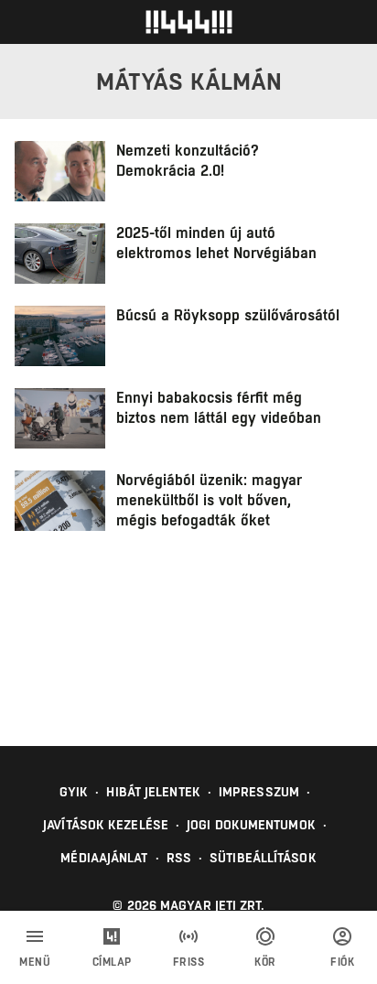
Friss (189, 962)
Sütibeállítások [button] (263, 857)
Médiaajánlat (103, 857)
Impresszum (259, 791)
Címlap (112, 962)
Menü (34, 962)
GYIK (73, 791)
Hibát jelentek (152, 791)
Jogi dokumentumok (251, 824)
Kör (265, 962)
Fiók (342, 962)
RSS (179, 857)
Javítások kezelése (105, 824)
